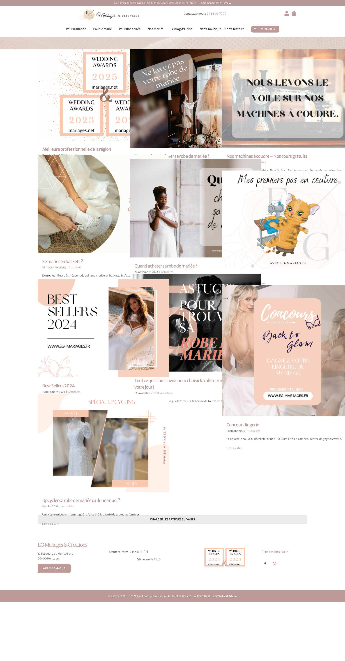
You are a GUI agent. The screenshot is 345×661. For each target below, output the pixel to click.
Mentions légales (181, 596)
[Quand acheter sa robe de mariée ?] (195, 208)
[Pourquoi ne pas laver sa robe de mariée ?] (195, 98)
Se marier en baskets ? (100, 204)
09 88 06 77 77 (216, 13)
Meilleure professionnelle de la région (100, 95)
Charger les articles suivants (172, 519)
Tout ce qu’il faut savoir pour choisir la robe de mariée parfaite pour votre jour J (192, 323)
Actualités (75, 267)
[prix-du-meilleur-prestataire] (224, 547)
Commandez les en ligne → (216, 2)
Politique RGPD (201, 596)
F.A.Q (157, 559)
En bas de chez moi (228, 596)
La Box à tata (284, 220)
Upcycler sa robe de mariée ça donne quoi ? (100, 443)
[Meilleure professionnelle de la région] (103, 95)
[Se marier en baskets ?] (103, 204)
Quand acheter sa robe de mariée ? (192, 208)
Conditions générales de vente (153, 596)
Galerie (106, 95)
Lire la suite (234, 448)
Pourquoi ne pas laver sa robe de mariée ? (192, 98)
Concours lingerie (284, 351)
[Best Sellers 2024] (103, 328)
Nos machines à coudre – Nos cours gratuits (284, 98)
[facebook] (265, 563)
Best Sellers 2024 (100, 328)
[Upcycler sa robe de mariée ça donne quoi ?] (103, 443)
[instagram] (274, 563)
